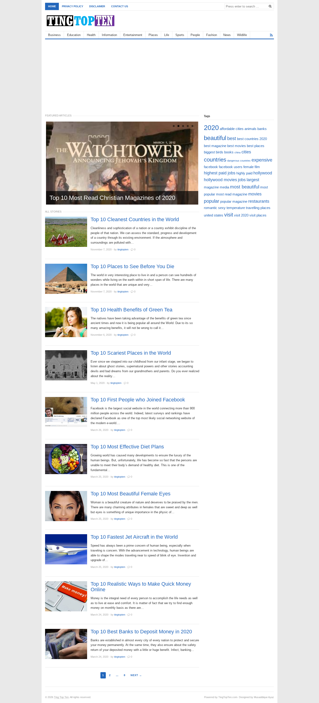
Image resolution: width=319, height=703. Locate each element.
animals (250, 129)
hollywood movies (220, 179)
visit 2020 (241, 215)
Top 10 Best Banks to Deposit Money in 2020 (141, 632)
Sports (179, 35)
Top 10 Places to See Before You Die (132, 266)
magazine (211, 187)
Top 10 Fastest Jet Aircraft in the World (134, 537)
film (257, 167)
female (248, 167)
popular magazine (233, 201)
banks (262, 129)
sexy (222, 208)
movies (255, 194)
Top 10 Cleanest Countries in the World (135, 219)
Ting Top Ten (61, 697)
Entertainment (132, 35)
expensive (262, 159)
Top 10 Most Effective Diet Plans (127, 447)
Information (109, 35)
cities (246, 152)
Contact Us (119, 6)
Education (74, 35)
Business (54, 35)
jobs (242, 179)
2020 (211, 127)
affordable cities (232, 129)
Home (52, 6)
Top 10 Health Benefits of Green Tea (131, 310)
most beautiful (244, 186)
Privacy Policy (72, 6)
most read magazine (231, 194)
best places (255, 146)
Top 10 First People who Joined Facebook (138, 400)
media (224, 187)
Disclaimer (97, 6)
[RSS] (271, 35)
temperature (236, 208)
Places (153, 35)
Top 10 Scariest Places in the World (131, 353)
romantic (210, 208)
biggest (209, 152)
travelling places (258, 208)
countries (215, 159)
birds (219, 152)
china (237, 152)
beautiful (215, 137)
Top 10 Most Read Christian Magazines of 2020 (112, 197)
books (229, 152)
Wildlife (242, 35)
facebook (211, 167)
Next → (136, 675)
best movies (236, 146)
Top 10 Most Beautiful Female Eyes (130, 494)
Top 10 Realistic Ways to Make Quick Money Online (141, 586)
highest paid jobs (219, 173)
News (227, 35)
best (231, 138)
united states (213, 215)
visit (228, 215)
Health (91, 35)
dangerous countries (239, 160)
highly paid (244, 173)
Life (166, 35)
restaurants (258, 201)
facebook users (230, 167)
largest (253, 179)
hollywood (262, 173)
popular (211, 201)
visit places (257, 215)
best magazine (215, 146)
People (195, 35)
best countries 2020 (252, 139)
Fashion (211, 35)
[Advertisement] (159, 74)
